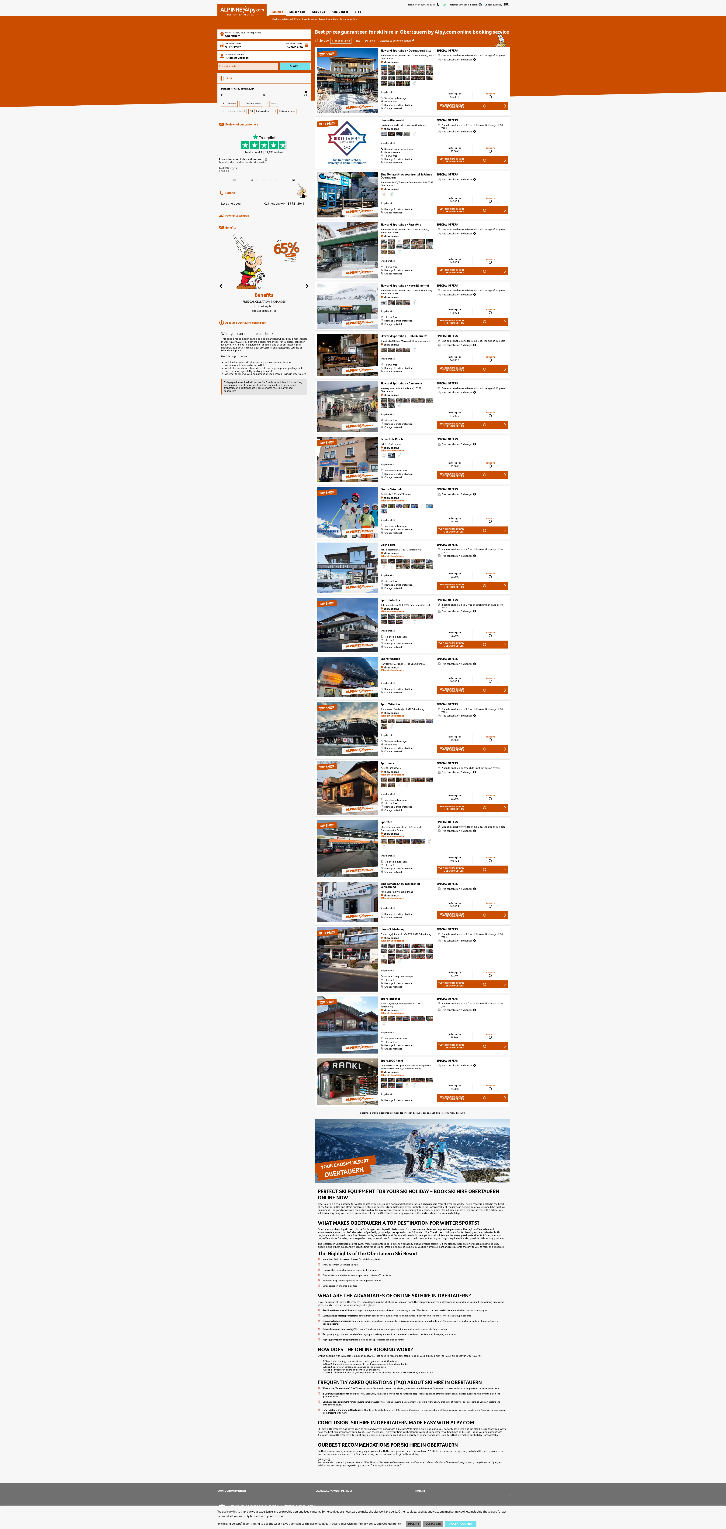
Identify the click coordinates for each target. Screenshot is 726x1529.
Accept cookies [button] (460, 1524)
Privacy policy (367, 1524)
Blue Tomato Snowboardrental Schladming (400, 885)
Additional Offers (291, 19)
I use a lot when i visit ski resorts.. (241, 159)
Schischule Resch (392, 439)
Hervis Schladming (393, 929)
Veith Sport (388, 545)
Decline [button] (413, 1524)
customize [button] (433, 1524)
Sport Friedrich (390, 659)
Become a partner (349, 19)
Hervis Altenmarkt (392, 120)
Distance (370, 40)
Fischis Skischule (391, 489)
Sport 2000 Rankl (392, 1061)
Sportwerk (387, 763)
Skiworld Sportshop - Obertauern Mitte (406, 51)
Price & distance (341, 40)
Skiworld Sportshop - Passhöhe (401, 224)
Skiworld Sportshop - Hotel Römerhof (405, 286)
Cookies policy (391, 1524)
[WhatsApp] (444, 5)
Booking (276, 19)
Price (357, 40)
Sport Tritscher (390, 600)
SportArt (386, 822)
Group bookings (309, 19)
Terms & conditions (328, 19)
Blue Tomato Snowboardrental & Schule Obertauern (406, 176)
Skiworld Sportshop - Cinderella (401, 383)
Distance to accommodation (395, 40)
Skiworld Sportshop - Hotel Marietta (404, 336)
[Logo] (242, 9)
